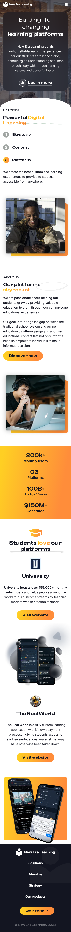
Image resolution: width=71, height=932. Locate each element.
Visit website (35, 615)
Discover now (23, 355)
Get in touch (35, 910)
